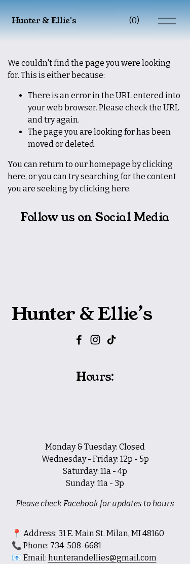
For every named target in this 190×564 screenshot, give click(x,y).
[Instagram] (95, 340)
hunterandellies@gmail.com (102, 557)
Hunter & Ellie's (44, 20)
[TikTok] (111, 340)
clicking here (104, 188)
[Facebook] (79, 340)
